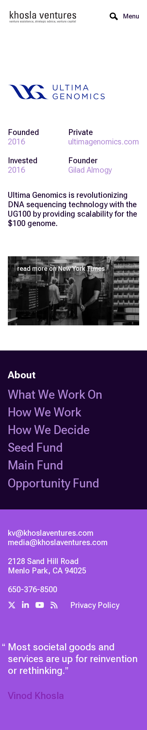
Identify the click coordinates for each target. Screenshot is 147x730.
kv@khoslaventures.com (50, 533)
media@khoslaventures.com (57, 542)
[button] (128, 16)
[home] (43, 16)
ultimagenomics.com (103, 141)
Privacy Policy (94, 605)
